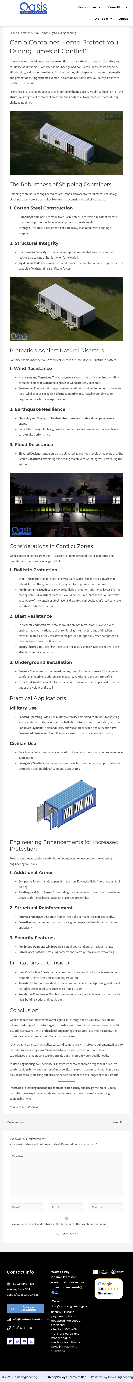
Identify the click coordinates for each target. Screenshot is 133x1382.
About (123, 19)
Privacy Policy (56, 1377)
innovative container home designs (77, 1064)
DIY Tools (101, 19)
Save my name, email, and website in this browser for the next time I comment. (58, 1224)
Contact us (103, 1088)
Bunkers (24, 671)
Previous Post (14, 1122)
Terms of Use (77, 1377)
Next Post (121, 1122)
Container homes (50, 67)
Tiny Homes (41, 33)
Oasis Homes (87, 7)
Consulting (115, 7)
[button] (109, 1288)
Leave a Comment (21, 33)
